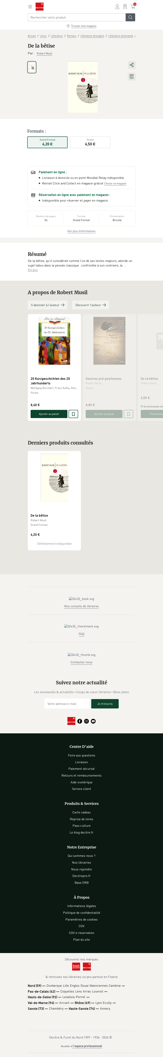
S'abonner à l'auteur (45, 305)
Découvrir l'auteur (88, 305)
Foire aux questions (81, 755)
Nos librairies (81, 862)
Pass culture (82, 826)
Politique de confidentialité (81, 913)
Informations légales (81, 906)
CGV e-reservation (81, 933)
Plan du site (81, 939)
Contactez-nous (81, 662)
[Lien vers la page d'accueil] (40, 7)
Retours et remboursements (81, 775)
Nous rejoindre (81, 869)
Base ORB (82, 883)
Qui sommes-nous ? (81, 856)
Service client (81, 789)
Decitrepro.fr (81, 876)
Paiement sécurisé (81, 769)
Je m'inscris (105, 703)
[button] (81, 263)
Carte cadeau (81, 812)
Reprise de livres (81, 819)
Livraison (81, 762)
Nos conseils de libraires (81, 606)
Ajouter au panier (49, 413)
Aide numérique (81, 782)
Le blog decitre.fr (81, 832)
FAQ (81, 634)
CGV (81, 926)
